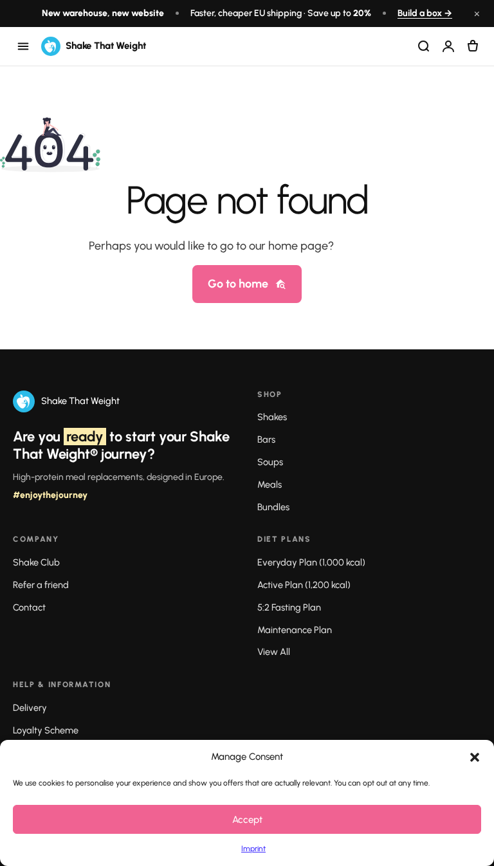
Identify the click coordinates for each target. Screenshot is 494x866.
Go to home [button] (238, 284)
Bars (266, 439)
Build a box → (425, 13)
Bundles (273, 507)
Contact (29, 607)
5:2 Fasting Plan (289, 607)
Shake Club (36, 562)
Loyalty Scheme (45, 730)
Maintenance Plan (294, 630)
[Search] (424, 46)
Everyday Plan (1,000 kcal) (311, 562)
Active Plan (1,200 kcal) (304, 585)
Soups (270, 462)
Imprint (253, 848)
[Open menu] (23, 46)
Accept (247, 819)
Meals (269, 484)
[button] (474, 757)
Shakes (272, 417)
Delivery (30, 708)
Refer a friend (41, 585)
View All (273, 652)
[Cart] (473, 46)
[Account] (448, 46)
